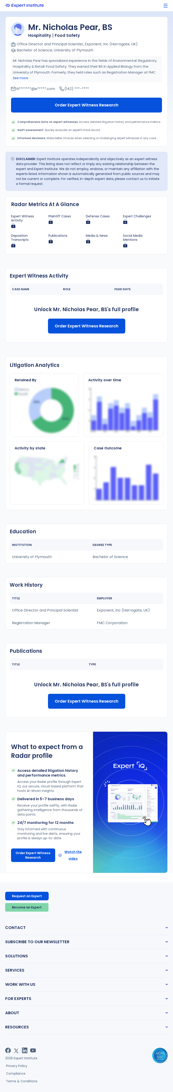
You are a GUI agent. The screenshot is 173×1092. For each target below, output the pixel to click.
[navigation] (165, 6)
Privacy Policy (16, 1066)
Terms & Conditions (21, 1081)
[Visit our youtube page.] (33, 1050)
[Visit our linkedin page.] (24, 1050)
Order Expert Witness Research (86, 105)
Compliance (15, 1073)
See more (20, 78)
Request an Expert (27, 896)
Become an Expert (27, 907)
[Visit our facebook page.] (8, 1050)
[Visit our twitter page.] (16, 1050)
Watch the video (73, 855)
